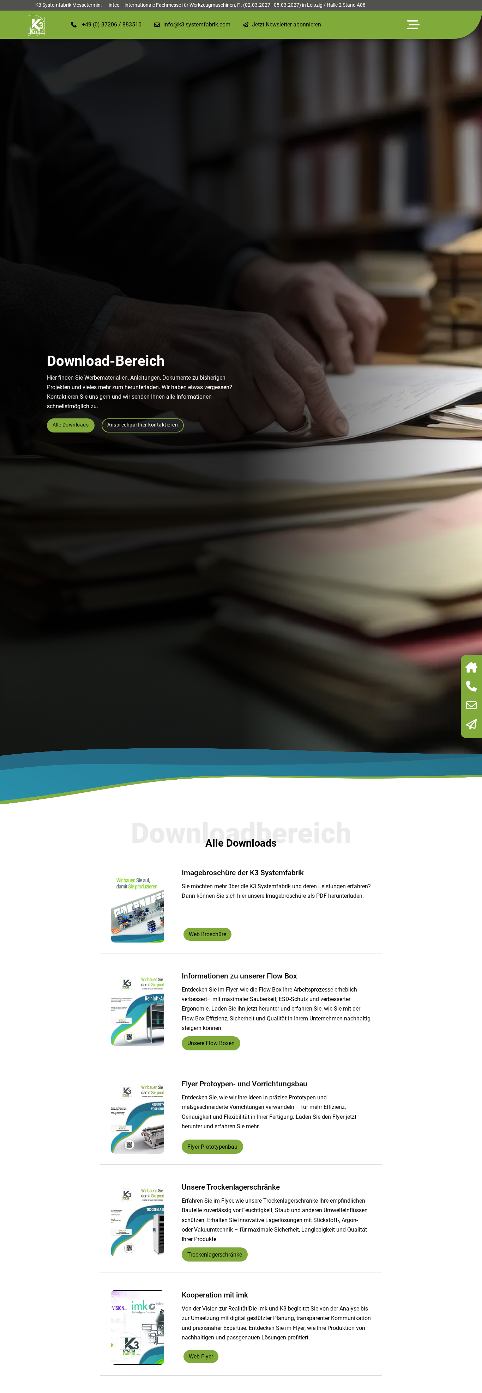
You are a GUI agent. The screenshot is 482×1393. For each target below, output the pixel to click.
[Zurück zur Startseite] (471, 668)
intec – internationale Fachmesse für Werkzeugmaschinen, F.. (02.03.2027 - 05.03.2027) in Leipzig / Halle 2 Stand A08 (237, 5)
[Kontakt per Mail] (471, 706)
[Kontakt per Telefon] (471, 687)
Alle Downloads (71, 425)
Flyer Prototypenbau (212, 1146)
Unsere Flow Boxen (211, 1043)
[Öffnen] (413, 25)
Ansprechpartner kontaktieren (142, 425)
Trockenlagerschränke (214, 1254)
